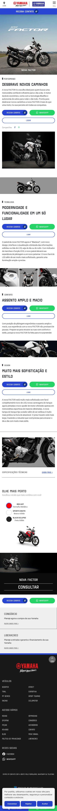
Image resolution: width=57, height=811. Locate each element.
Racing (4, 700)
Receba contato (25, 11)
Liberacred (32, 738)
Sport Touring (34, 696)
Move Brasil (33, 734)
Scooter (5, 687)
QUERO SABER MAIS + (11, 623)
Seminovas (32, 716)
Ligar (28, 120)
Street (31, 687)
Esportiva (32, 691)
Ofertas (5, 720)
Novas (4, 716)
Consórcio (32, 720)
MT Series (6, 696)
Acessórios (33, 725)
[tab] (9, 505)
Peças (4, 725)
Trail (4, 691)
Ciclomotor (33, 700)
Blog (4, 734)
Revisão (5, 729)
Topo (52, 661)
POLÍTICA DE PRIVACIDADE (11, 738)
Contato (31, 729)
